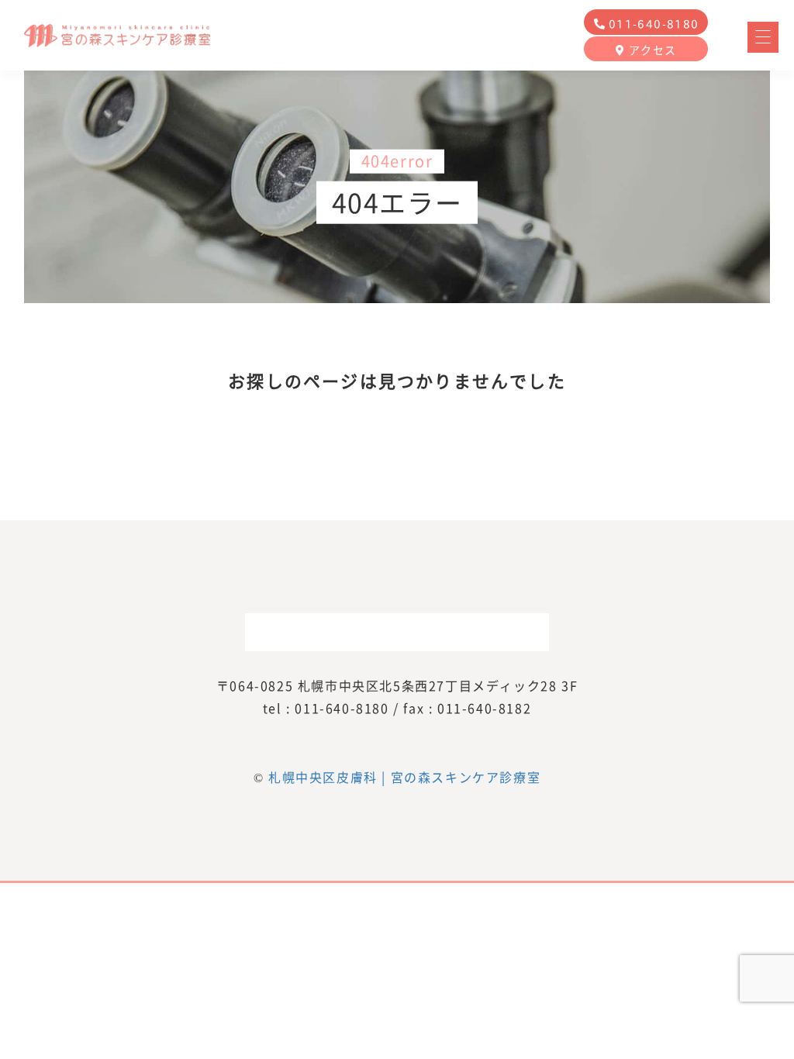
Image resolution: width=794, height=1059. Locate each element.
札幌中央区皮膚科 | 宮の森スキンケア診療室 (404, 777)
